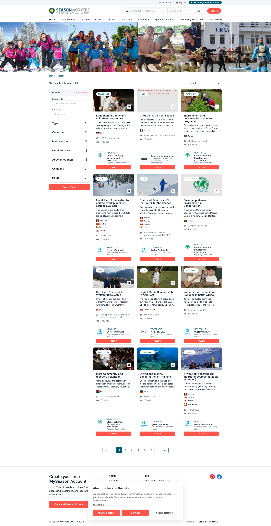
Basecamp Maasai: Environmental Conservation (195, 203)
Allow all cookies (106, 512)
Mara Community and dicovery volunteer (109, 375)
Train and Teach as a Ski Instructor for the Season (155, 201)
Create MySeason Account (206, 2)
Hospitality (143, 19)
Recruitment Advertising (157, 480)
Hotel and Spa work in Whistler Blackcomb (109, 293)
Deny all (135, 512)
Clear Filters (81, 92)
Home (52, 19)
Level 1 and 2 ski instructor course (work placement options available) (113, 203)
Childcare (127, 19)
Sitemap (189, 521)
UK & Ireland (215, 19)
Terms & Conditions (207, 521)
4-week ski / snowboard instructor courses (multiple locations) (201, 376)
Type (199, 10)
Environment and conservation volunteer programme (198, 118)
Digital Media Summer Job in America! (156, 293)
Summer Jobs (68, 19)
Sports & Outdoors (164, 19)
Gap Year (111, 19)
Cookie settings (164, 512)
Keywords (57, 99)
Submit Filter (70, 187)
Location (56, 109)
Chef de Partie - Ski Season (157, 115)
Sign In (182, 2)
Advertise (166, 2)
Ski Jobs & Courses (91, 19)
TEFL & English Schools (191, 19)
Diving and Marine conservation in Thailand (155, 375)
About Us (114, 480)
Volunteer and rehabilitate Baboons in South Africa (200, 293)
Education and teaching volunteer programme (111, 117)
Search (214, 11)
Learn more (98, 504)
